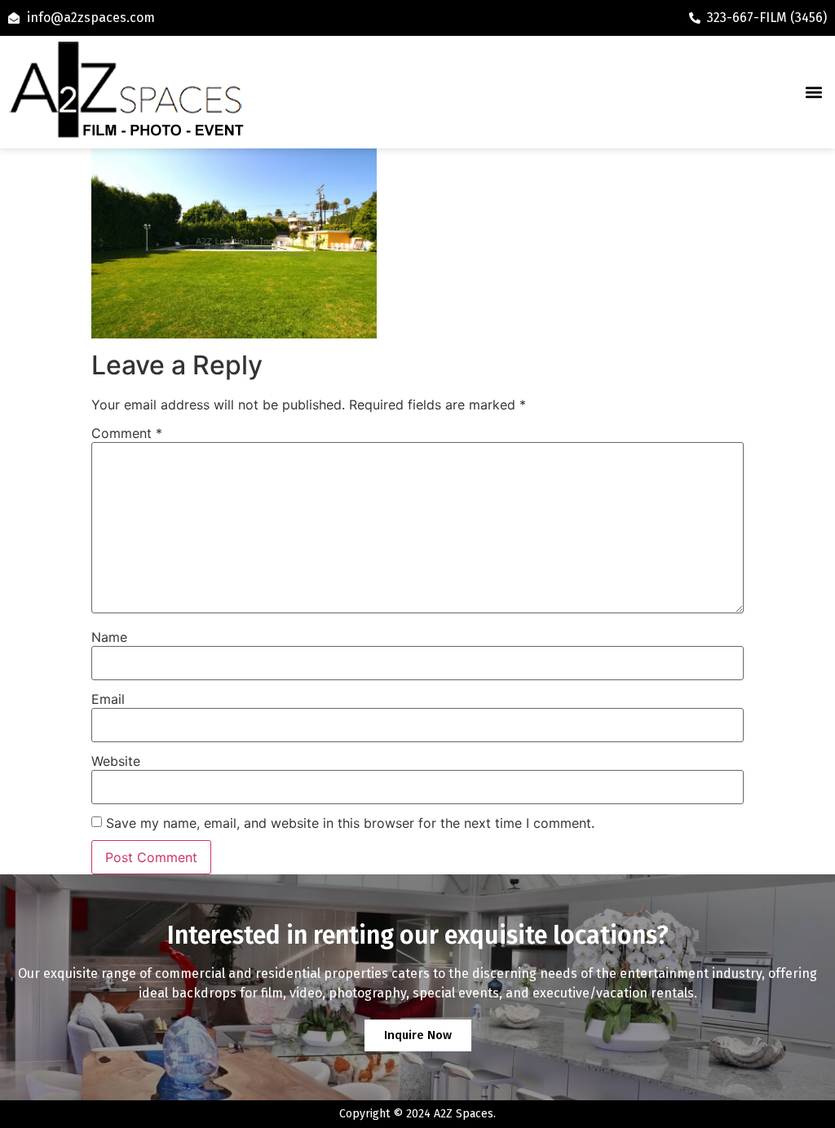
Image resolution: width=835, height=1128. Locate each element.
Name (109, 637)
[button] (813, 92)
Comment (126, 433)
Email (108, 699)
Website (115, 760)
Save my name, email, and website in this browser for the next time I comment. (350, 822)
